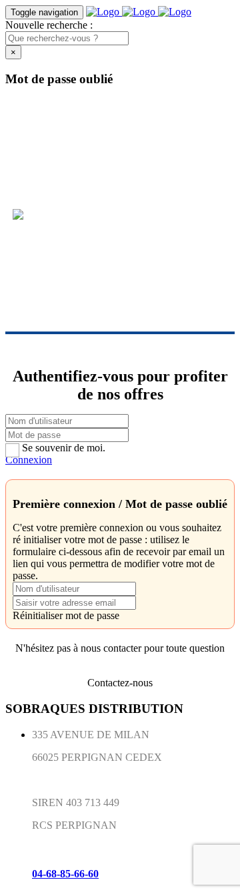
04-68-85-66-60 (65, 873)
